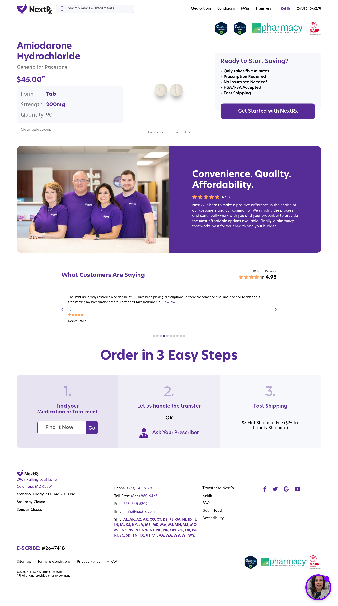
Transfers (263, 8)
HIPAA (112, 562)
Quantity (32, 115)
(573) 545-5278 (139, 488)
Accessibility (213, 518)
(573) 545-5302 (135, 504)
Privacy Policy (88, 562)
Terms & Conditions (54, 562)
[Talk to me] (318, 587)
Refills (207, 496)
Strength (32, 105)
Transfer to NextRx (218, 488)
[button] (154, 336)
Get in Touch (212, 511)
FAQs (245, 8)
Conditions (226, 8)
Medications (201, 8)
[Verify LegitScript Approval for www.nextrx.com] (221, 28)
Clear (26, 130)
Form (27, 94)
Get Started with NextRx (268, 111)
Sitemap (24, 562)
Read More (171, 302)
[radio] (51, 94)
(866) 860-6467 (144, 496)
